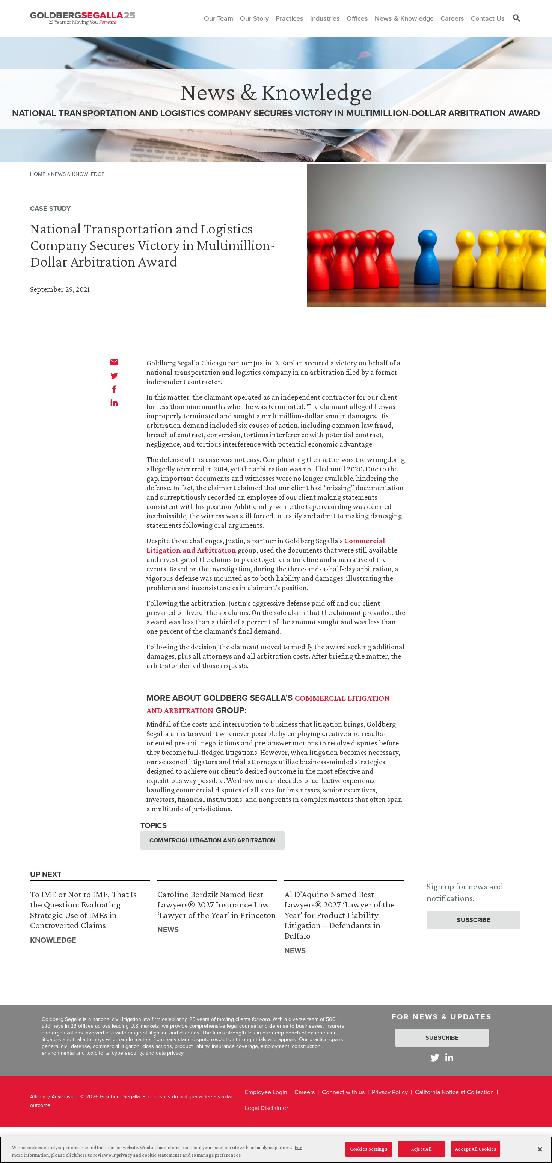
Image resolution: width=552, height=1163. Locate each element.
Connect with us (343, 1092)
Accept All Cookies (475, 1149)
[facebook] (114, 389)
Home (37, 174)
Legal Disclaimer (266, 1108)
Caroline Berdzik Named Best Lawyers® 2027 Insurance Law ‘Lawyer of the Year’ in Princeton (216, 904)
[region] (276, 1149)
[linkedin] (114, 402)
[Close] (540, 1149)
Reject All (421, 1149)
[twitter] (114, 375)
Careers (304, 1092)
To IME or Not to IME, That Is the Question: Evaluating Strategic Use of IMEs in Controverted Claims (83, 909)
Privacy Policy (390, 1092)
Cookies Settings (368, 1149)
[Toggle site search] (516, 18)
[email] (114, 362)
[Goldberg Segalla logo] (82, 18)
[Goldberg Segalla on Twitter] (434, 1057)
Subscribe (473, 920)
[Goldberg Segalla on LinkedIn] (449, 1057)
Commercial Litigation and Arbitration (212, 840)
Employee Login (266, 1092)
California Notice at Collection (454, 1092)
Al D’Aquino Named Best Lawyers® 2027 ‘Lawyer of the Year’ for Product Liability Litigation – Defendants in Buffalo (339, 914)
